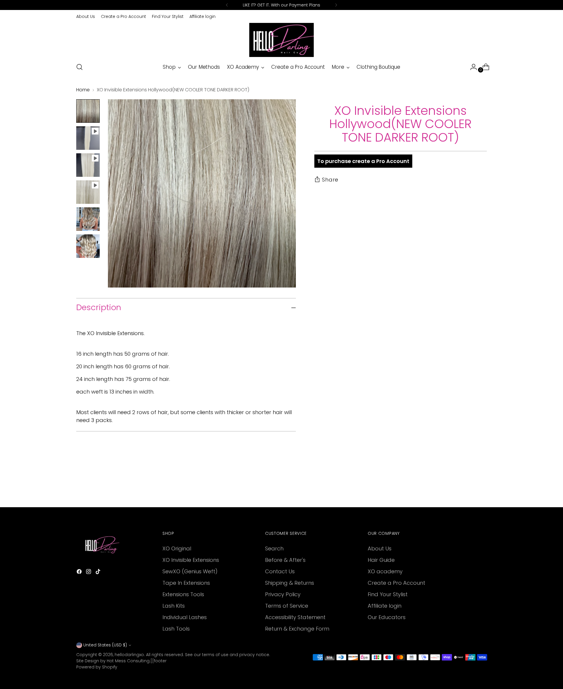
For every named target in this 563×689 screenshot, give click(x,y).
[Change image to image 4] (88, 192)
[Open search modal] (79, 67)
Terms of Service (286, 605)
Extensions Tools (183, 594)
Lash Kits (173, 605)
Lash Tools (176, 628)
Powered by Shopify (96, 667)
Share (330, 179)
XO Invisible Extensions (190, 560)
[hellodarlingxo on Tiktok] (98, 573)
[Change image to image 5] (88, 219)
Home (83, 89)
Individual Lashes (184, 617)
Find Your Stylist (388, 594)
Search (274, 548)
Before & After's (285, 560)
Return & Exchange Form (297, 628)
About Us (379, 548)
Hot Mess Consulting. (128, 661)
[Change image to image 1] (88, 111)
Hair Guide (381, 560)
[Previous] (227, 5)
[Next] (336, 5)
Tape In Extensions (186, 583)
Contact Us (280, 571)
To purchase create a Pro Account (363, 161)
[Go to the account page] (471, 67)
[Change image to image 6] (88, 246)
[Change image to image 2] (88, 138)
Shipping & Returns (289, 583)
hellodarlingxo (129, 655)
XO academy (385, 571)
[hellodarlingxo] (281, 40)
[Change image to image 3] (88, 165)
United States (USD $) (105, 645)
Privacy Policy (283, 594)
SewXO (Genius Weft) (190, 571)
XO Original (176, 548)
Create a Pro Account (396, 583)
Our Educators (387, 617)
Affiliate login (384, 605)
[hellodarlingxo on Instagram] (89, 573)
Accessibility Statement (295, 617)
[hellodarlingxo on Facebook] (79, 573)
